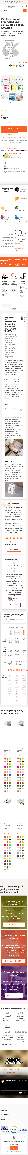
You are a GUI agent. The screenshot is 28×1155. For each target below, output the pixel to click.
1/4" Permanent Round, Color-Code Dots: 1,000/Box (7, 749)
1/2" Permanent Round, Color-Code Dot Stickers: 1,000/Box (7, 827)
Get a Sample (9, 134)
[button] (10, 102)
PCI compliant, (7, 1035)
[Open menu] (2, 6)
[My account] (22, 6)
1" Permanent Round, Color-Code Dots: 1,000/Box (20, 826)
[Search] (25, 10)
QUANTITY (4, 122)
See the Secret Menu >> (22, 295)
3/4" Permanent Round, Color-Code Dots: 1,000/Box (20, 749)
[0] (25, 7)
